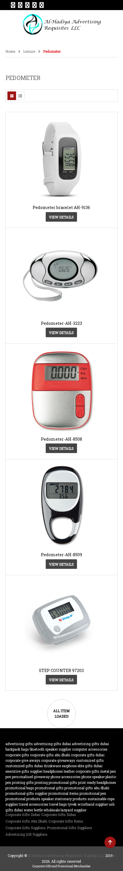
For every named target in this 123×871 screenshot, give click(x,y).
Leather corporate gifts (81, 771)
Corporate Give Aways (22, 760)
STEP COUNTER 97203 (61, 670)
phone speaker (93, 776)
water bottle (33, 810)
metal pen (108, 771)
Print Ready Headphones (97, 782)
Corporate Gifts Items (65, 821)
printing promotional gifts (56, 782)
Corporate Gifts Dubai (22, 814)
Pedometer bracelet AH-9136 (61, 207)
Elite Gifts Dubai (90, 765)
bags (25, 749)
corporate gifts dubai (87, 755)
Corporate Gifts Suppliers (25, 827)
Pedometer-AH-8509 (61, 554)
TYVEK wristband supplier (88, 804)
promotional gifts (49, 788)
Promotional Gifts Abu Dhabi (86, 788)
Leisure (29, 51)
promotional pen (93, 793)
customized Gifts (90, 760)
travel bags (58, 804)
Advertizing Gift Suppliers (26, 834)
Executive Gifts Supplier (24, 771)
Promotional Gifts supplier (26, 793)
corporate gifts (17, 755)
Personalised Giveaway (31, 776)
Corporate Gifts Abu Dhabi (50, 755)
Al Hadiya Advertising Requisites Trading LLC (66, 855)
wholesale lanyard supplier (64, 810)
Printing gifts (23, 782)
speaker (47, 798)
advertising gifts (19, 743)
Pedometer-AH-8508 (61, 439)
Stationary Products (71, 798)
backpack (12, 749)
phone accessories (66, 776)
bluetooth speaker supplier (50, 749)
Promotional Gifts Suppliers (69, 827)
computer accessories (90, 749)
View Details (61, 217)
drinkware (52, 765)
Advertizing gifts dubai (90, 743)
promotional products (22, 798)
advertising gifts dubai (52, 743)
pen (8, 776)
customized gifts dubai (24, 765)
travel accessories (33, 804)
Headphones (53, 771)
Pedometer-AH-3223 (61, 323)
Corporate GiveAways (58, 760)
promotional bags (19, 788)
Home (10, 51)
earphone (69, 765)
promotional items (63, 793)
